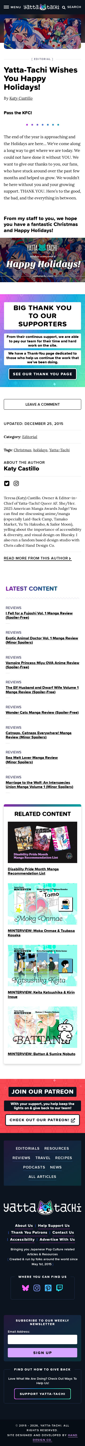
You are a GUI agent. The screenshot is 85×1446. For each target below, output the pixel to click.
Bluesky (25, 1288)
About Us (24, 1225)
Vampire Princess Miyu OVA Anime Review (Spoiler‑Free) (42, 665)
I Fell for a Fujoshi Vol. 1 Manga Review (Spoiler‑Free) (39, 615)
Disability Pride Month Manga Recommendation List (33, 871)
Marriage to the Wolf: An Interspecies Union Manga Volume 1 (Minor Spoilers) (39, 784)
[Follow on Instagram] (16, 483)
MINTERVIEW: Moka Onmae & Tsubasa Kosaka (41, 933)
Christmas (22, 450)
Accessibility (22, 1239)
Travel (43, 1158)
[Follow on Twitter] (7, 483)
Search (74, 6)
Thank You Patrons (29, 1232)
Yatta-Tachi (59, 450)
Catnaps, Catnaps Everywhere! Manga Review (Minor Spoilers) (39, 735)
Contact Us (63, 1232)
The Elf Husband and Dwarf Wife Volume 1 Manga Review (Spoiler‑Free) (42, 689)
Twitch (59, 1288)
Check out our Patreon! (40, 1120)
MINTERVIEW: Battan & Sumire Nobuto (41, 1054)
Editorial (29, 436)
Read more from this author (36, 558)
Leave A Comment (43, 404)
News (56, 1167)
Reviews (21, 1158)
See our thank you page (42, 374)
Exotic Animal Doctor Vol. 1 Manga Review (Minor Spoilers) (42, 640)
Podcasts (34, 1167)
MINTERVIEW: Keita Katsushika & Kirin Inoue (41, 994)
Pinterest (48, 1288)
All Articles (43, 1176)
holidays (40, 450)
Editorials (28, 1148)
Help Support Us (54, 1225)
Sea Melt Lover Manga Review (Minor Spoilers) (32, 759)
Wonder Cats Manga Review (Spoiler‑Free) (42, 712)
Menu (16, 6)
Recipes (63, 1158)
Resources (56, 1148)
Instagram (37, 1288)
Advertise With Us (57, 1239)
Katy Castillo (21, 98)
